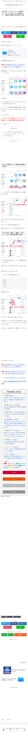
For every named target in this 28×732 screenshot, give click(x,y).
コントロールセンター (16, 421)
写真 (17, 432)
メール (9, 432)
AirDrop (15, 423)
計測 (19, 436)
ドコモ (14, 472)
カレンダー (8, 434)
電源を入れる (13, 406)
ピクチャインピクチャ (15, 425)
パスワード (11, 449)
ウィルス (6, 449)
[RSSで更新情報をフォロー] (20, 634)
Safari (5, 432)
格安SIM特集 (15, 465)
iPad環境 (17, 399)
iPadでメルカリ (11, 463)
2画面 (8, 425)
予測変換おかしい (20, 458)
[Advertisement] (14, 20)
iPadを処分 (13, 458)
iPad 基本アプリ (17, 616)
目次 (12, 128)
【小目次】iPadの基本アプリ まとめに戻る (14, 377)
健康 (7, 443)
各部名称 (8, 408)
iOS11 (3, 616)
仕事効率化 (11, 443)
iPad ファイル (9, 616)
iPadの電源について (17, 456)
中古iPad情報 (16, 467)
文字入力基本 (20, 414)
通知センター (7, 421)
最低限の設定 (18, 449)
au (14, 479)
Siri (23, 421)
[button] (25, 356)
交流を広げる (15, 441)
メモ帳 (20, 432)
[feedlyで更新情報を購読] (7, 634)
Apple (14, 491)
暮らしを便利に (7, 441)
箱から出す (6, 406)
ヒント (22, 436)
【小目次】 (17, 404)
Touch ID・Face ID (8, 423)
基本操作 (22, 412)
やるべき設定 (13, 414)
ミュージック (18, 434)
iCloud (23, 425)
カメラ (13, 432)
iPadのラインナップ (9, 397)
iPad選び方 (11, 399)
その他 (5, 427)
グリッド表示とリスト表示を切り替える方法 (13, 131)
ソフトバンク (14, 485)
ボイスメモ (14, 436)
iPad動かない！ (7, 456)
